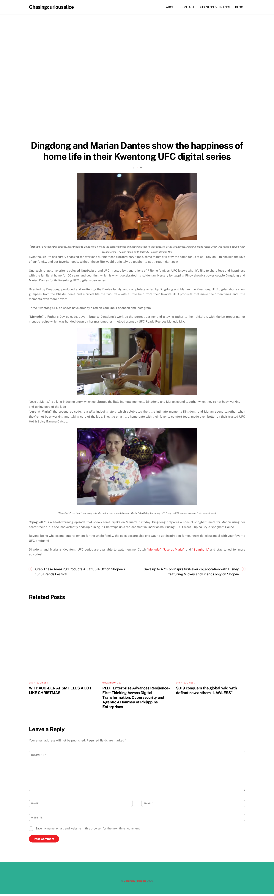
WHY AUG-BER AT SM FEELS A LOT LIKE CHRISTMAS (60, 690)
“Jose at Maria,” (174, 549)
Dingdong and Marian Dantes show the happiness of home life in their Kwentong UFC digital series (137, 151)
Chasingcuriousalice (135, 880)
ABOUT (171, 7)
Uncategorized (38, 682)
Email (148, 803)
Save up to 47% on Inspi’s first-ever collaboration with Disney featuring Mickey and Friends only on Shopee (191, 571)
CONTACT (187, 7)
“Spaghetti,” (200, 549)
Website (37, 817)
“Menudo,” (154, 549)
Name (35, 803)
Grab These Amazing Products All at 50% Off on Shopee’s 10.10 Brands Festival (80, 571)
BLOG (239, 7)
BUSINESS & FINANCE (215, 7)
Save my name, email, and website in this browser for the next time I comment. (87, 828)
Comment (38, 755)
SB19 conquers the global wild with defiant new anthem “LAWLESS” (206, 690)
